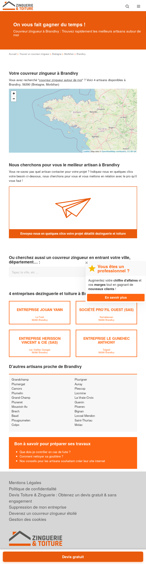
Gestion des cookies (27, 519)
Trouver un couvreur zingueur (34, 54)
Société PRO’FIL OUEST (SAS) (106, 309)
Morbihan (69, 54)
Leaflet (86, 151)
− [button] (14, 99)
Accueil (13, 54)
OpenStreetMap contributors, (114, 151)
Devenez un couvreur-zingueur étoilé (43, 513)
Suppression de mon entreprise (37, 507)
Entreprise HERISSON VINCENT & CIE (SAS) (40, 340)
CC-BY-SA (131, 151)
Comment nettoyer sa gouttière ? (41, 456)
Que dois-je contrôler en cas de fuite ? (45, 451)
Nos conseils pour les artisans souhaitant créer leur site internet (62, 461)
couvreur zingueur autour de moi (60, 80)
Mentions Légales (25, 482)
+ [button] (14, 93)
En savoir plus (116, 297)
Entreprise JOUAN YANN (40, 309)
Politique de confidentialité (32, 489)
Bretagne (56, 54)
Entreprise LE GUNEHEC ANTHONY (106, 340)
